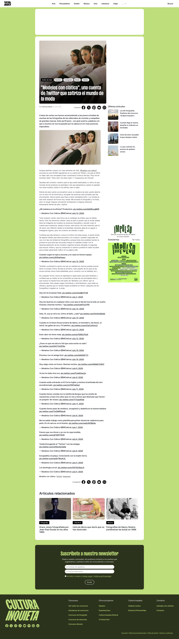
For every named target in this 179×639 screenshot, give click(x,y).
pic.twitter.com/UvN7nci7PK (77, 305)
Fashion (58, 80)
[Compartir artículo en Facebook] (83, 107)
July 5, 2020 (77, 472)
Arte (53, 4)
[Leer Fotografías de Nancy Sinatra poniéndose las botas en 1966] (122, 509)
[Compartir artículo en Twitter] (89, 107)
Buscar (170, 4)
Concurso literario (75, 624)
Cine (95, 4)
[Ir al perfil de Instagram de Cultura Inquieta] (15, 626)
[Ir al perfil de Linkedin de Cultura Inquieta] (37, 626)
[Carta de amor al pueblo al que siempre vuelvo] (113, 138)
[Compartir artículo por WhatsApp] (104, 107)
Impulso (102, 606)
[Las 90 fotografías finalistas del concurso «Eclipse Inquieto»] (113, 114)
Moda (77, 80)
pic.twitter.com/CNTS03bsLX (71, 467)
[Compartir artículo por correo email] (99, 107)
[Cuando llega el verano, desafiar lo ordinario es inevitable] (113, 126)
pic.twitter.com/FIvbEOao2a (73, 373)
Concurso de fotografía (77, 615)
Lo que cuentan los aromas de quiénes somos (127, 149)
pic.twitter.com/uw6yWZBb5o (82, 423)
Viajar (115, 4)
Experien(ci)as (104, 610)
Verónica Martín (47, 107)
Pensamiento (64, 4)
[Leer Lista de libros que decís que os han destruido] (89, 509)
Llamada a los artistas (165, 606)
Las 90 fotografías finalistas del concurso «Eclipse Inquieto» (129, 113)
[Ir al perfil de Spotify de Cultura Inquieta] (29, 626)
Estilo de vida (47, 80)
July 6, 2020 (77, 439)
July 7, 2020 (77, 427)
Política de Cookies (152, 633)
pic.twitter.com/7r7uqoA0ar (71, 400)
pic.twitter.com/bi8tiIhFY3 (76, 355)
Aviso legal (125, 633)
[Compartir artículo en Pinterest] (94, 107)
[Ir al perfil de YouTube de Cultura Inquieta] (24, 626)
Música (87, 4)
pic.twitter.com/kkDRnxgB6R (86, 209)
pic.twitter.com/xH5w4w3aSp (52, 447)
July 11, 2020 (78, 389)
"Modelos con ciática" (88, 170)
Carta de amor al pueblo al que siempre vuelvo (129, 136)
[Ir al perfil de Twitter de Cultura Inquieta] (11, 626)
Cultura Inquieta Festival (108, 615)
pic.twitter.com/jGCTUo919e (52, 346)
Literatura (105, 4)
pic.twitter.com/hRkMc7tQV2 (91, 364)
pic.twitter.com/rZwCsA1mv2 (84, 325)
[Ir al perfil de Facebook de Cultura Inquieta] (6, 626)
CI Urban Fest (104, 619)
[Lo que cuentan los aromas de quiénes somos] (113, 150)
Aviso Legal (87, 576)
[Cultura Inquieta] (7, 3)
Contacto (160, 610)
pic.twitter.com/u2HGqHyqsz (52, 257)
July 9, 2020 (77, 368)
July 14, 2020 (78, 261)
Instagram (68, 80)
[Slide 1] (123, 281)
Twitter (85, 80)
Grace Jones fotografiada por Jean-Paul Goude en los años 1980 (54, 529)
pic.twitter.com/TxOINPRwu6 (52, 411)
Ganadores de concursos (78, 610)
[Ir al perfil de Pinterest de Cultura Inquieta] (33, 626)
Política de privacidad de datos (137, 633)
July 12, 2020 (78, 338)
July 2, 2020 (77, 297)
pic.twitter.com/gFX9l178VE (52, 435)
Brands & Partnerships (137, 610)
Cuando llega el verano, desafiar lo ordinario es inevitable (129, 125)
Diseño (77, 4)
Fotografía (44, 522)
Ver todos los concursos (78, 606)
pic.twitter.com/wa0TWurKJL (52, 458)
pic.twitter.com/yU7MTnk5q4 (66, 385)
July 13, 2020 (78, 213)
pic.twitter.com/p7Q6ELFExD (75, 334)
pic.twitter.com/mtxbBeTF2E (75, 293)
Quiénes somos (134, 606)
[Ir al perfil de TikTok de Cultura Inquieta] (20, 626)
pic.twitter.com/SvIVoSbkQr (92, 314)
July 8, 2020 (77, 415)
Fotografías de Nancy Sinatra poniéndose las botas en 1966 (121, 528)
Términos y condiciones (166, 633)
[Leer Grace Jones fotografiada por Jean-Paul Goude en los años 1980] (55, 509)
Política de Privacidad (102, 576)
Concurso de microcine (77, 619)
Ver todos (136, 240)
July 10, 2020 (78, 350)
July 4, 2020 (77, 463)
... (123, 4)
